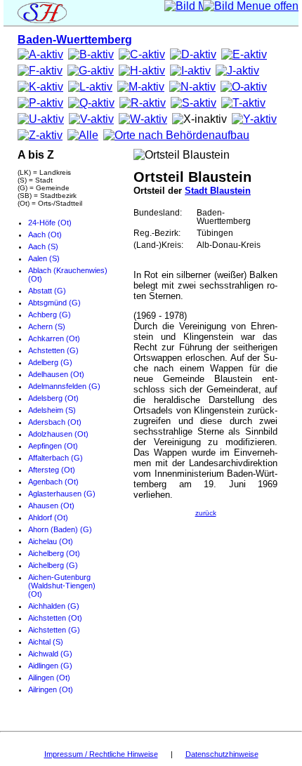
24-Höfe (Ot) (50, 222)
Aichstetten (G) (54, 630)
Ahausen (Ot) (51, 505)
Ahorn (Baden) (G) (60, 529)
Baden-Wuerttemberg (75, 40)
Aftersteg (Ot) (51, 469)
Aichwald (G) (50, 653)
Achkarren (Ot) (54, 338)
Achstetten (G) (53, 350)
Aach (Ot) (45, 234)
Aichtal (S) (45, 642)
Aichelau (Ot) (50, 541)
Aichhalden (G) (53, 606)
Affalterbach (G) (55, 458)
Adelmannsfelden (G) (64, 386)
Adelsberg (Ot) (53, 398)
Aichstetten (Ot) (55, 618)
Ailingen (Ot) (49, 677)
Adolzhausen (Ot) (58, 434)
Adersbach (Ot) (54, 422)
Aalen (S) (44, 258)
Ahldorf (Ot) (48, 517)
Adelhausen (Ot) (56, 374)
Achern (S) (46, 326)
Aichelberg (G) (53, 565)
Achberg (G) (49, 314)
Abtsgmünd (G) (54, 302)
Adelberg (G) (50, 362)
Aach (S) (43, 246)
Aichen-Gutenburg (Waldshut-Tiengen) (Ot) (62, 585)
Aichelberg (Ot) (54, 553)
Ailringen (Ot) (50, 689)
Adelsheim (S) (52, 410)
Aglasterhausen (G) (62, 493)
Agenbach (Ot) (53, 481)
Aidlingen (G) (50, 665)
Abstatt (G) (47, 290)
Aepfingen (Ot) (53, 446)
